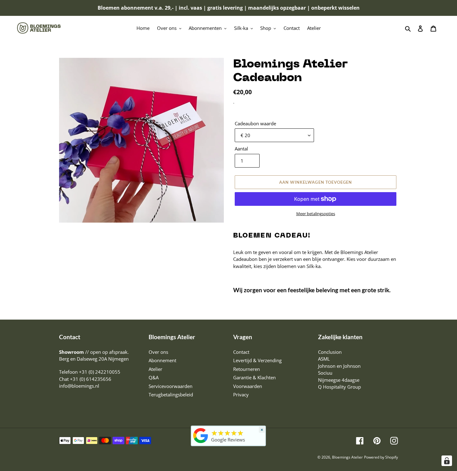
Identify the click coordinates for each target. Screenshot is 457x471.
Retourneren (246, 369)
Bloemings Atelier (347, 457)
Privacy (241, 394)
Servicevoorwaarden (170, 386)
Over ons (158, 352)
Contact (241, 352)
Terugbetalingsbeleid (171, 394)
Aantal (241, 148)
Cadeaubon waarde (255, 123)
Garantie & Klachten (254, 377)
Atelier (155, 369)
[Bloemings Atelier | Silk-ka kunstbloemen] (201, 443)
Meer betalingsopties (315, 213)
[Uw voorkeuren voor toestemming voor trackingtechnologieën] (446, 460)
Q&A (154, 377)
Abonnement (162, 360)
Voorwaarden (247, 386)
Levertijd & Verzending (257, 360)
